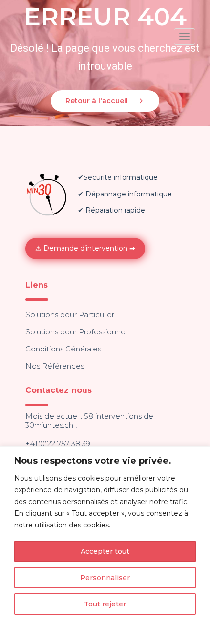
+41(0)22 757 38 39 (57, 443)
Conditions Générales (63, 348)
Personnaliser (105, 577)
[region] (105, 534)
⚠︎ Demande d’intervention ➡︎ (85, 248)
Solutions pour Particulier (69, 314)
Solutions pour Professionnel (76, 331)
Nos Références (54, 365)
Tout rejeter (105, 604)
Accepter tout (105, 551)
